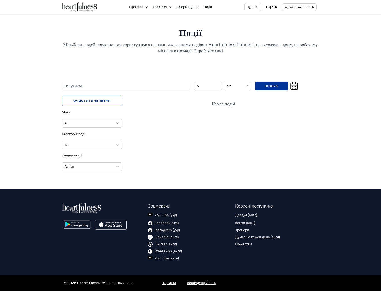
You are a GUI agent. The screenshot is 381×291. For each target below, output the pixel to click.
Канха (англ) (245, 223)
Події (208, 7)
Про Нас (136, 7)
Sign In (271, 7)
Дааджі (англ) (246, 215)
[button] (294, 86)
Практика (159, 7)
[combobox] (237, 86)
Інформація (185, 7)
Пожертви (243, 244)
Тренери (242, 230)
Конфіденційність (201, 283)
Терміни (169, 283)
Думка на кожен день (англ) (257, 237)
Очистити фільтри (92, 100)
